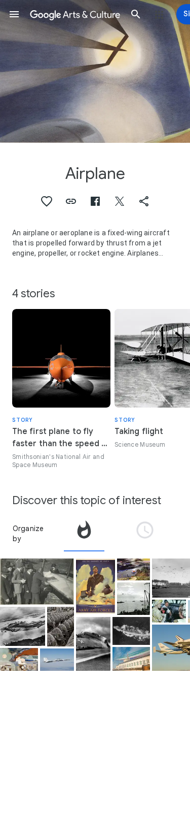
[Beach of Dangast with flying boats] (133, 569)
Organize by (28, 533)
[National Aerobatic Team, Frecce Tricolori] (131, 659)
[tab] (84, 533)
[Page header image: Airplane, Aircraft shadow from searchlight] (95, 71)
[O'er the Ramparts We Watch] (95, 586)
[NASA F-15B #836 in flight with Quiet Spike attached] (57, 659)
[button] (14, 14)
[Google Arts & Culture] (75, 14)
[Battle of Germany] (19, 659)
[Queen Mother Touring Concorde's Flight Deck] (169, 611)
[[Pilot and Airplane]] (37, 582)
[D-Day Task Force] (133, 598)
